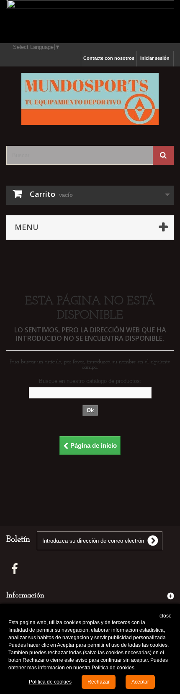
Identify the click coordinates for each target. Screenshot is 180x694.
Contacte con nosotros (108, 58)
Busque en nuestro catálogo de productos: (90, 381)
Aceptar (140, 682)
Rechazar (98, 682)
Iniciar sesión (155, 58)
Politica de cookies (50, 682)
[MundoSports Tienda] (90, 99)
